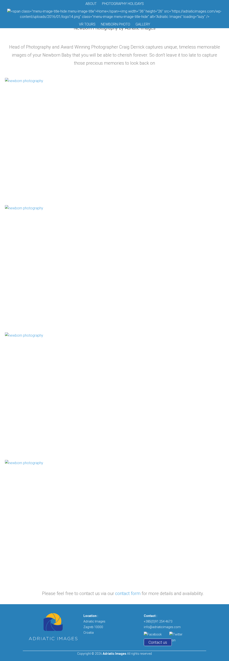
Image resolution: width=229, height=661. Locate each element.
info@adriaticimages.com (162, 627)
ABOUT (91, 4)
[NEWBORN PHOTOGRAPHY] (114, 139)
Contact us (157, 642)
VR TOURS (87, 24)
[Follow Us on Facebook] (155, 634)
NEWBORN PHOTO (115, 24)
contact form (127, 593)
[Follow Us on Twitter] (178, 634)
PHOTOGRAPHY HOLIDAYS (123, 4)
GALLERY (143, 24)
